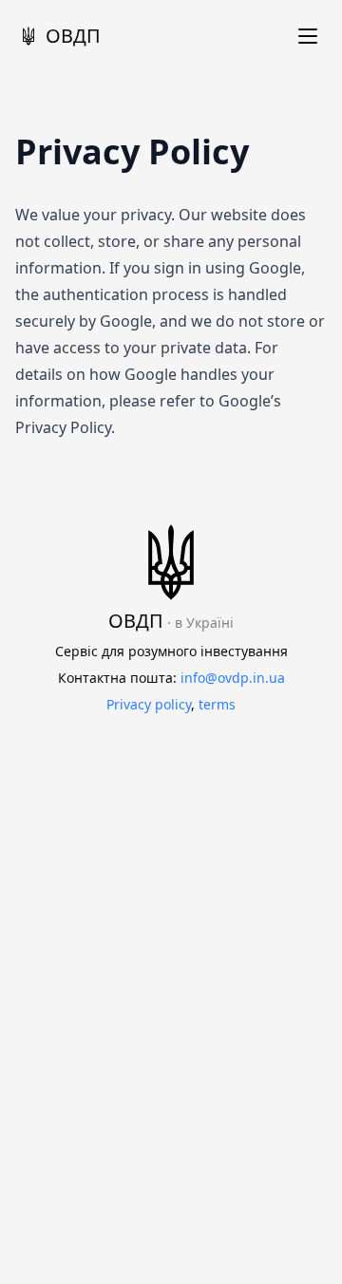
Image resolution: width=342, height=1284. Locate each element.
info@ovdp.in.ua (232, 678)
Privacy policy (148, 704)
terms (217, 704)
